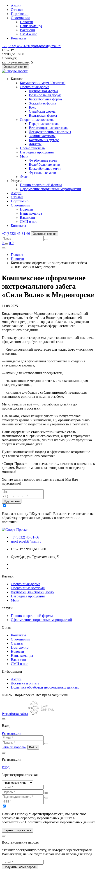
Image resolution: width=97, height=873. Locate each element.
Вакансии (27, 30)
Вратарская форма (43, 115)
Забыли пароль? (14, 747)
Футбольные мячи (43, 160)
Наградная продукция (37, 152)
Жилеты (35, 144)
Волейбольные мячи (44, 164)
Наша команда (31, 26)
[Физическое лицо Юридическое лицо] (17, 782)
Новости (26, 22)
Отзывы (17, 10)
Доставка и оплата (25, 683)
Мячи (24, 156)
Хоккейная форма (42, 103)
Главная (17, 255)
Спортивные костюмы (37, 119)
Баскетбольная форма (45, 99)
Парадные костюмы (44, 124)
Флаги (25, 177)
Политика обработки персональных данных (45, 687)
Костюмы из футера (44, 140)
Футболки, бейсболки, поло (32, 592)
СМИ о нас (28, 34)
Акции (16, 5)
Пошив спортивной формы (41, 185)
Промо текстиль (32, 148)
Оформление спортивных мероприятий (50, 189)
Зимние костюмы (42, 136)
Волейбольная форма (45, 95)
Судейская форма (42, 111)
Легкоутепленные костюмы (50, 132)
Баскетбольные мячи (45, 168)
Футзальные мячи (42, 173)
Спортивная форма (34, 87)
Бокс (32, 107)
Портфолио (19, 14)
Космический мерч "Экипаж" (42, 83)
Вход (5, 767)
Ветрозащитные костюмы (48, 128)
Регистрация (11, 733)
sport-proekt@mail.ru (26, 541)
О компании (20, 18)
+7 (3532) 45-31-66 (25, 537)
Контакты (18, 38)
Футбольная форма (43, 91)
